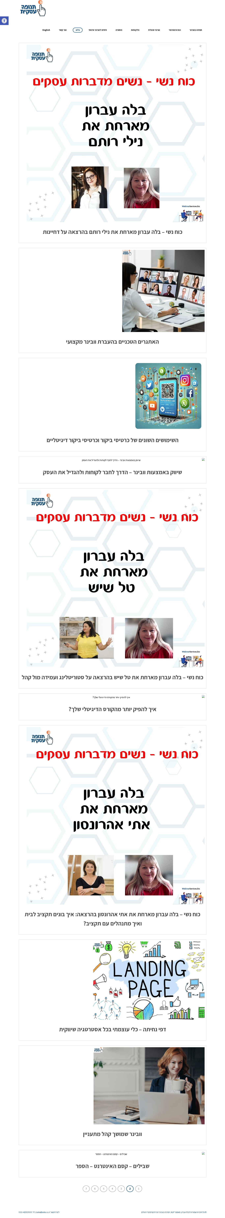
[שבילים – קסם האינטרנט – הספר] (112, 1154)
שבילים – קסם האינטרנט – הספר (112, 1166)
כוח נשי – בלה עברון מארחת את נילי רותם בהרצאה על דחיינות (112, 232)
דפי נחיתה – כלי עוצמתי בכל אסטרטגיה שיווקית (112, 1029)
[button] (4, 20)
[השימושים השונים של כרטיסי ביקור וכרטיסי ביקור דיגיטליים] (112, 395)
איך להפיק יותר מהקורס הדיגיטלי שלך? (112, 709)
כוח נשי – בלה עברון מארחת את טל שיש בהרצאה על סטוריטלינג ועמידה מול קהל (112, 677)
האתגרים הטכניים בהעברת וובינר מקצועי (112, 341)
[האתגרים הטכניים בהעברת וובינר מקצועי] (112, 291)
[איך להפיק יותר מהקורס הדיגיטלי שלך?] (112, 697)
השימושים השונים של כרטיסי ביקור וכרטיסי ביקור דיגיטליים (113, 440)
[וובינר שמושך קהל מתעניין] (112, 1085)
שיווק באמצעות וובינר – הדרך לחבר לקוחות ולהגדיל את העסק (112, 472)
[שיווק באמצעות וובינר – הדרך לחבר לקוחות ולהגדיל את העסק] (112, 460)
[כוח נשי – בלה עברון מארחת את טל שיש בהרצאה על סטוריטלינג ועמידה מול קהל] (112, 579)
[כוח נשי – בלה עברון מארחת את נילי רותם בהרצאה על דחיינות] (112, 133)
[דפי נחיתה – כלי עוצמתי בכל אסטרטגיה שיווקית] (112, 980)
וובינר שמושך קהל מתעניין (112, 1134)
